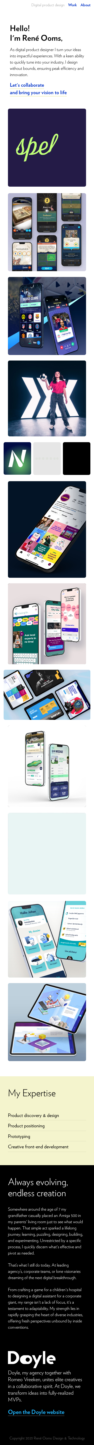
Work (72, 5)
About (85, 5)
